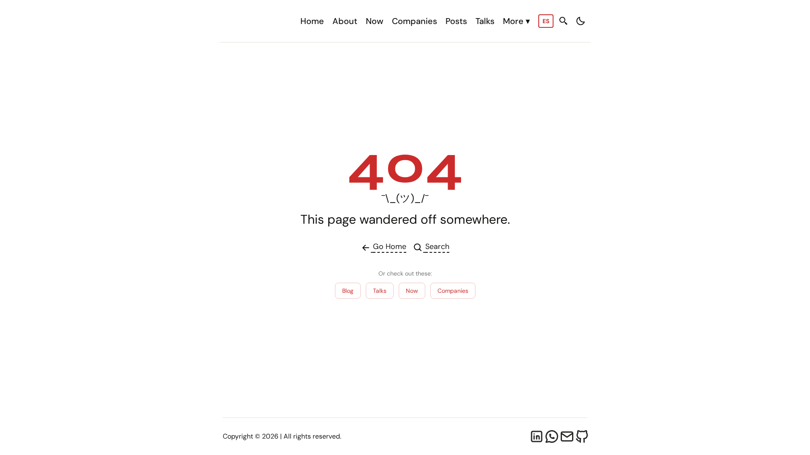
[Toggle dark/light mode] (580, 21)
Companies (414, 21)
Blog (348, 290)
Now (374, 21)
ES (546, 21)
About (344, 21)
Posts (456, 21)
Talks (484, 21)
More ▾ (516, 21)
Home (312, 21)
